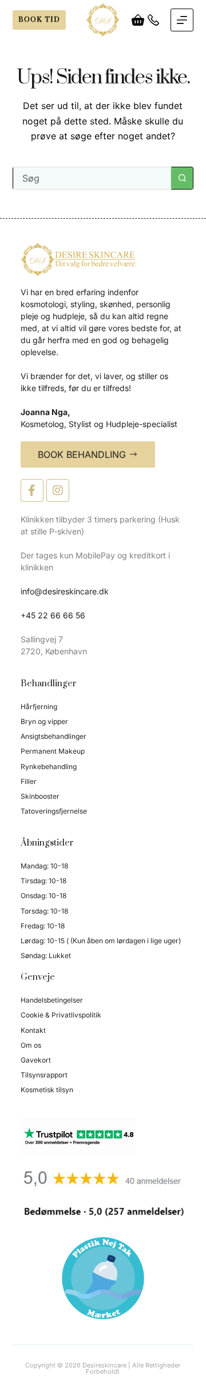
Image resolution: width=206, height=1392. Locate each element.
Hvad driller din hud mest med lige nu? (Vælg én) (99, 734)
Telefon (61, 642)
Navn (57, 598)
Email (59, 686)
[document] (103, 696)
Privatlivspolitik (74, 782)
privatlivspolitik (114, 840)
